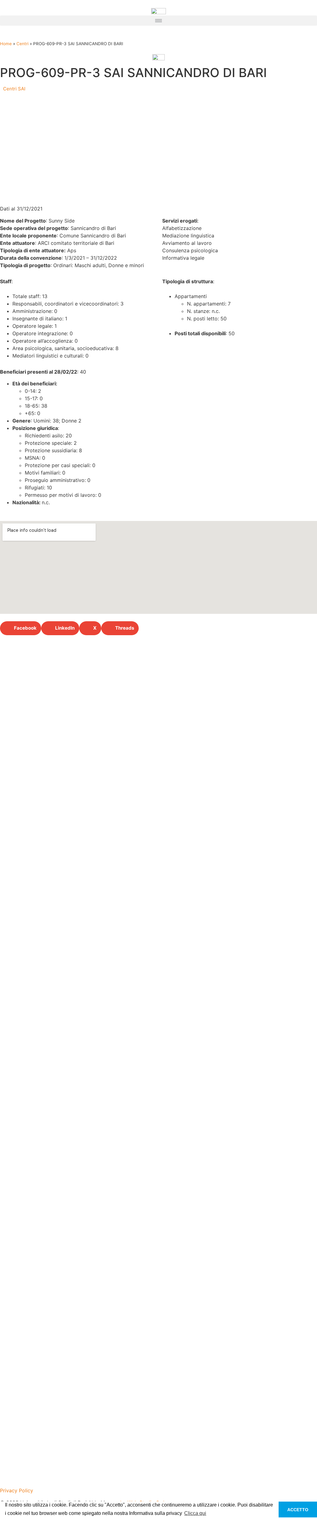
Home (6, 43)
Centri (22, 43)
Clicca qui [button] (195, 1513)
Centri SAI (14, 89)
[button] (158, 20)
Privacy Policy (16, 1490)
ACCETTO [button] (297, 1509)
